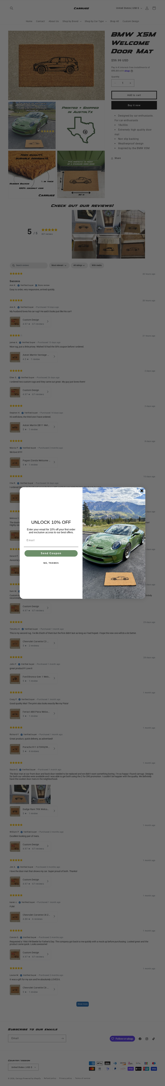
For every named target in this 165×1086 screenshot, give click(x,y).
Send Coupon (51, 553)
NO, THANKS (51, 563)
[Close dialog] (142, 491)
